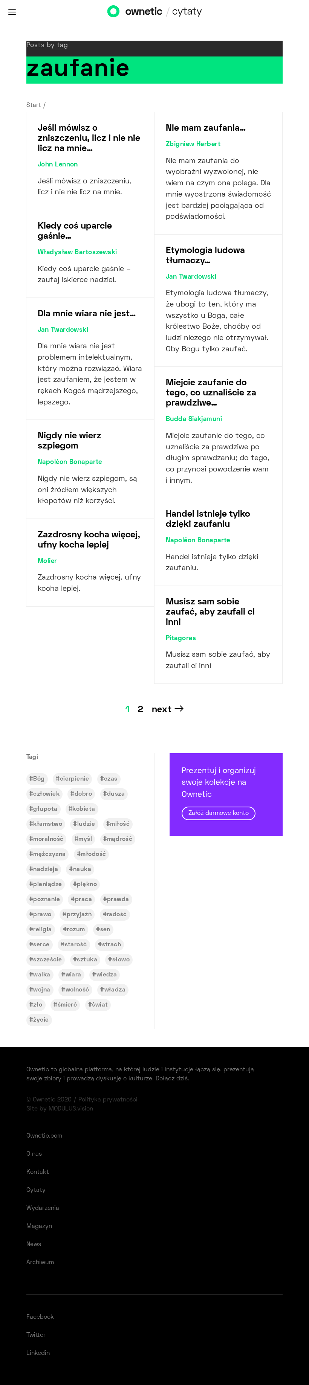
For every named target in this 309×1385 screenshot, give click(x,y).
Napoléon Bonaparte (70, 462)
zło (37, 1005)
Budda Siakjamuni (194, 419)
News (33, 1244)
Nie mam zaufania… (206, 128)
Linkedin (38, 1353)
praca (83, 899)
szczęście (47, 959)
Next (161, 710)
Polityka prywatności (108, 1100)
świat (100, 1005)
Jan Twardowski (63, 330)
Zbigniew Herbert (193, 145)
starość (76, 944)
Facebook (40, 1317)
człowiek (46, 794)
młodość (93, 854)
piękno (87, 884)
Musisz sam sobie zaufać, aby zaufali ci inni (210, 612)
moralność (48, 839)
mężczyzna (49, 854)
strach (111, 944)
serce (41, 944)
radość (117, 914)
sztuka (87, 959)
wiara (73, 975)
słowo (121, 959)
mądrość (119, 839)
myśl (85, 839)
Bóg (38, 779)
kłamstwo (47, 824)
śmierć (67, 1005)
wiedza (106, 975)
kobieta (83, 809)
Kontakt (37, 1172)
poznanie (46, 899)
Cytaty (36, 1190)
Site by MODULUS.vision (59, 1109)
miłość (120, 824)
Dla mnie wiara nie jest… (87, 314)
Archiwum (40, 1262)
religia (42, 929)
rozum (76, 929)
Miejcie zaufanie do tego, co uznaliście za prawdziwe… (211, 393)
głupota (45, 809)
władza (115, 990)
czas (111, 779)
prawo (42, 914)
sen (105, 929)
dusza (116, 794)
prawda (118, 899)
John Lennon (58, 165)
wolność (77, 990)
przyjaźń (79, 914)
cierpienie (74, 779)
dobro (83, 794)
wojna (41, 990)
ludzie (86, 824)
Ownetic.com (44, 1136)
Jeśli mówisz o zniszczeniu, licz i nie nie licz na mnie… (89, 138)
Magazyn (39, 1226)
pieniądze (47, 884)
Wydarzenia (42, 1208)
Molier (47, 561)
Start (33, 105)
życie (41, 1020)
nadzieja (45, 869)
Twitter (36, 1335)
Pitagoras (181, 639)
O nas (34, 1154)
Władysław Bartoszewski (77, 253)
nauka (82, 869)
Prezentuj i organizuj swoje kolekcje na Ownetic (219, 791)
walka (41, 975)
